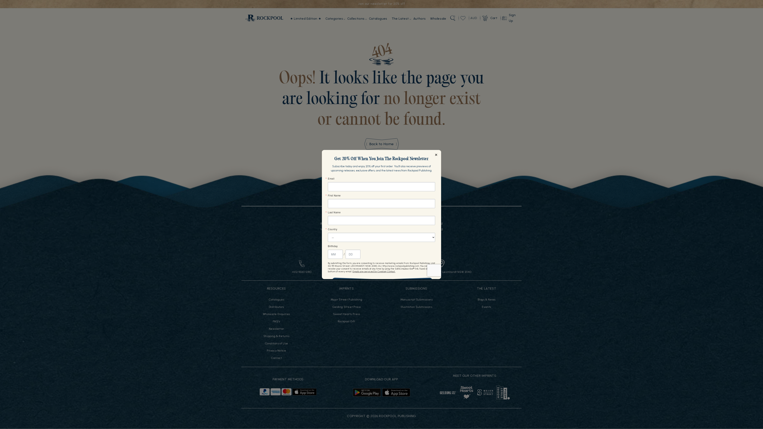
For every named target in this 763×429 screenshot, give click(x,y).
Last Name (334, 212)
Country (332, 229)
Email (331, 178)
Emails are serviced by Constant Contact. (373, 271)
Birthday (333, 246)
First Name (334, 195)
